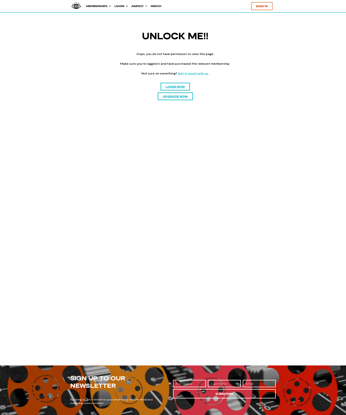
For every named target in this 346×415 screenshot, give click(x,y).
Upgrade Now (175, 96)
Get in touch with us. (193, 73)
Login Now (175, 86)
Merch (156, 6)
